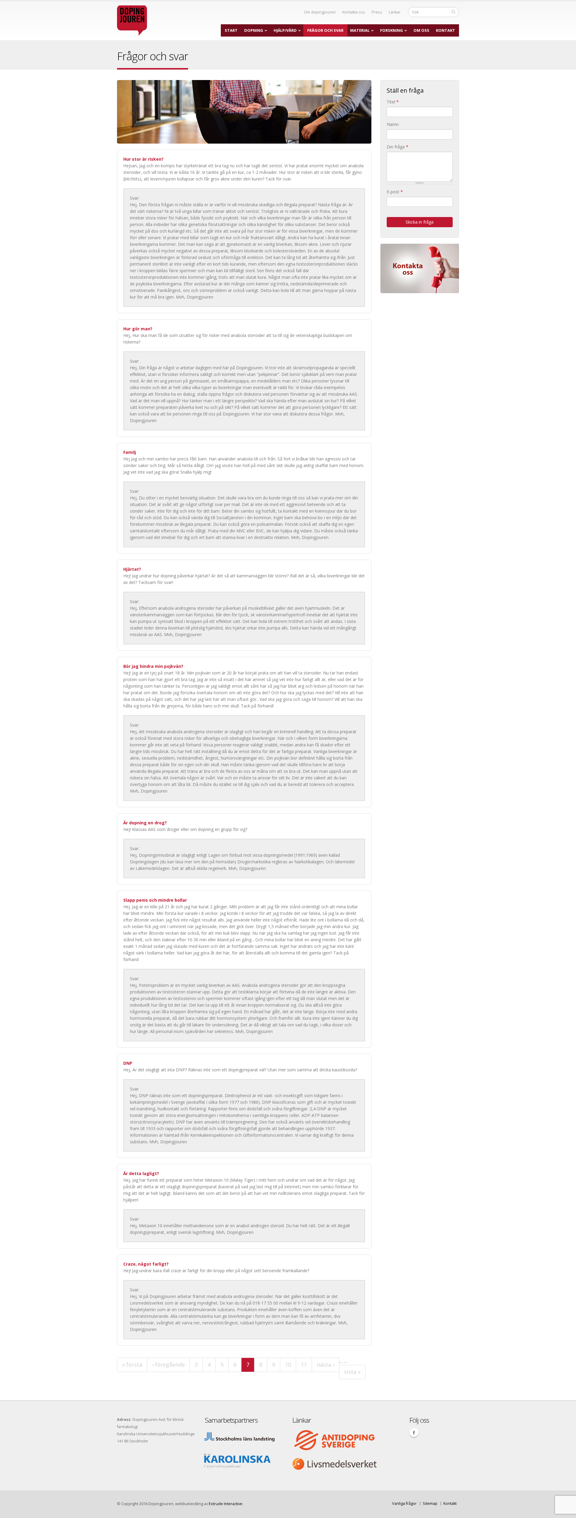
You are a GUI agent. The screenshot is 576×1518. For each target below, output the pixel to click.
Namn (393, 124)
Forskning (391, 30)
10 (288, 1364)
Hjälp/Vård (285, 30)
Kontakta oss (353, 12)
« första (132, 1364)
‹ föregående (168, 1364)
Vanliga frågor (404, 1503)
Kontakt (445, 30)
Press (377, 12)
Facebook (414, 1432)
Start (231, 30)
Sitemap (430, 1503)
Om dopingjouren (320, 12)
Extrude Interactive (225, 1503)
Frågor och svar (325, 30)
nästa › (325, 1364)
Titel (393, 102)
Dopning (253, 30)
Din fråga (397, 147)
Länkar (394, 12)
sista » (352, 1371)
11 (304, 1364)
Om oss (421, 30)
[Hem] (132, 19)
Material (360, 30)
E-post (395, 192)
